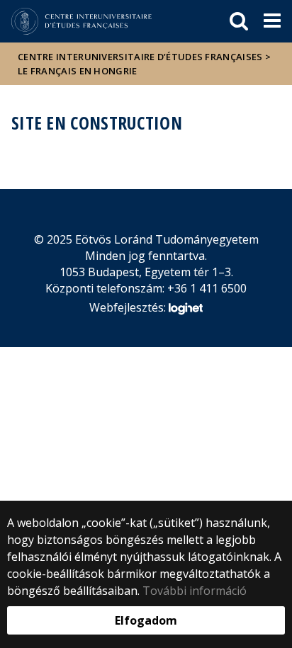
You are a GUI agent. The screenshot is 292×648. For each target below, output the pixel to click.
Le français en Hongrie (77, 70)
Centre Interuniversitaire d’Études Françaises (140, 56)
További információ (194, 590)
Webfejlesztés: (129, 307)
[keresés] (239, 21)
